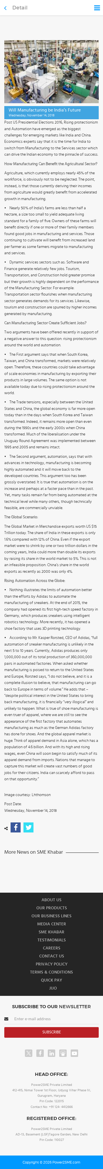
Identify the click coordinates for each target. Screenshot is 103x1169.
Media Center (51, 924)
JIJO (53, 988)
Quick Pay (51, 980)
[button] (51, 584)
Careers (51, 948)
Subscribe (51, 1032)
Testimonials (51, 940)
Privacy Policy (52, 964)
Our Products (51, 908)
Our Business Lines (51, 916)
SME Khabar (51, 932)
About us (51, 900)
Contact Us (51, 956)
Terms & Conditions (51, 972)
